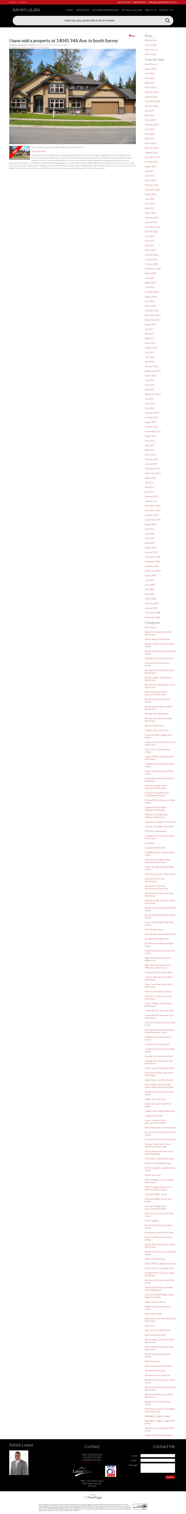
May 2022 (149, 203)
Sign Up (22, 2)
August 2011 (150, 477)
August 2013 (150, 422)
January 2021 (151, 259)
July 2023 (149, 171)
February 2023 (152, 185)
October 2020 (151, 264)
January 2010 (151, 552)
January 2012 (151, 464)
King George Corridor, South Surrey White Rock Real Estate (159, 1085)
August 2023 (150, 166)
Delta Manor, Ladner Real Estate (160, 874)
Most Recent (151, 64)
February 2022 (152, 217)
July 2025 (149, 110)
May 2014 (149, 408)
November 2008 (152, 617)
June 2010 (150, 533)
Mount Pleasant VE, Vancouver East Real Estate (159, 1152)
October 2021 (151, 231)
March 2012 (150, 454)
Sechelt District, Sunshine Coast (159, 1268)
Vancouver (150, 1325)
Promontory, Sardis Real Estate (159, 1232)
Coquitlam (149, 843)
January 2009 (151, 608)
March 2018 (150, 305)
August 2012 (150, 436)
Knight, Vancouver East (155, 1099)
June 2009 (150, 584)
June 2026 (150, 73)
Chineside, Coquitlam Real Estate (160, 821)
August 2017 (150, 324)
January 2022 (151, 222)
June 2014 (150, 403)
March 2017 (150, 343)
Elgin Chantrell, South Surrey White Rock (33, 48)
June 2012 (150, 440)
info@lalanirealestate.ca (92, 1462)
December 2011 (152, 468)
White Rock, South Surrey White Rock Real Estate (160, 1410)
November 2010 (152, 510)
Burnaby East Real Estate (156, 713)
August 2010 (150, 524)
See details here (38, 151)
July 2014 (149, 398)
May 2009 (149, 589)
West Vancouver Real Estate (158, 1366)
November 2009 (152, 561)
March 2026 (150, 87)
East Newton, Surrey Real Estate (160, 934)
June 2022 (150, 199)
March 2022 (150, 213)
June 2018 (150, 301)
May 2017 (149, 333)
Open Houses (151, 49)
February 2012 (152, 459)
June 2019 (150, 287)
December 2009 (152, 556)
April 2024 (149, 138)
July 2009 (149, 580)
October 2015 (151, 366)
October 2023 (151, 161)
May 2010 (149, 538)
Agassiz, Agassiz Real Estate (157, 639)
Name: (134, 1455)
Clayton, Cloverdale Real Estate (159, 826)
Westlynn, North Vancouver (157, 1375)
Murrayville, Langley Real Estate (159, 1158)
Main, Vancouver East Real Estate (160, 1127)
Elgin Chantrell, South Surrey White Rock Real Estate (158, 966)
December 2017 (152, 315)
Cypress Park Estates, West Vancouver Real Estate (158, 860)
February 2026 (152, 92)
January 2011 (151, 501)
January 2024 (151, 152)
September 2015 (153, 371)
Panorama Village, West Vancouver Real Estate (156, 1207)
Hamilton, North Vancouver (157, 1044)
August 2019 (150, 282)
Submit (170, 1477)
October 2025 (151, 106)
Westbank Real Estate (155, 1370)
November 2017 (152, 319)
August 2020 (150, 273)
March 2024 (150, 143)
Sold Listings (150, 54)
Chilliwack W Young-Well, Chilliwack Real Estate (156, 815)
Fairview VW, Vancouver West (159, 972)
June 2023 (150, 175)
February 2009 (152, 603)
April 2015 (149, 389)
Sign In (12, 2)
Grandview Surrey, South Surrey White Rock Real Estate (159, 1031)
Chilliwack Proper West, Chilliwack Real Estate (156, 808)
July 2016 (149, 352)
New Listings (151, 44)
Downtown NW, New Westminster (155, 880)
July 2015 (149, 380)
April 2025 (149, 115)
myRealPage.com (93, 1498)
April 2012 (149, 450)
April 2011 (149, 491)
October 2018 (151, 292)
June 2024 (150, 129)
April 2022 (149, 208)
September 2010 (153, 519)
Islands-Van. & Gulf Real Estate (159, 1080)
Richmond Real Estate (155, 1259)
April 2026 (149, 82)
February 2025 (152, 124)
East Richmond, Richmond (157, 938)
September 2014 (153, 394)
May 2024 (149, 133)
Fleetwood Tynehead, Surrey (158, 991)
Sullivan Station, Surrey (155, 1301)
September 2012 (153, 431)
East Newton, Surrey (154, 929)
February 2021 (152, 254)
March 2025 (150, 120)
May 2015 (149, 384)
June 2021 (150, 236)
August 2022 (150, 194)
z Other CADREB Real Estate (158, 1435)
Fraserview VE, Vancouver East (159, 1010)
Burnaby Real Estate (154, 725)
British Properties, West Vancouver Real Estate (156, 693)
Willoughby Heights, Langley (157, 1416)
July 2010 (149, 529)
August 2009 (150, 575)
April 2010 (149, 543)
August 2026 (150, 68)
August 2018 (150, 296)
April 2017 (149, 338)
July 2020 (149, 278)
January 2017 (151, 347)
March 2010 (150, 547)
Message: (133, 1465)
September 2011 (153, 473)
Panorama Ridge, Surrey (156, 1194)
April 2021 (149, 245)
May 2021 (149, 240)
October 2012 (151, 426)
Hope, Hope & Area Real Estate (159, 1068)
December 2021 (152, 226)
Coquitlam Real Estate (155, 847)
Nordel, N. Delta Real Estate (158, 1163)
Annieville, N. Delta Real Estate (159, 658)
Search (167, 20)
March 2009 (150, 598)
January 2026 (151, 96)
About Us (150, 10)
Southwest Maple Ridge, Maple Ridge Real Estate (159, 1295)
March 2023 (150, 180)
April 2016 (149, 361)
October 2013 (151, 417)
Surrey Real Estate (153, 1313)
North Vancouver (153, 1175)
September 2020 (153, 268)
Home (69, 10)
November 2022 (152, 189)
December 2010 (152, 505)
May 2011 (149, 487)
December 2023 (152, 157)
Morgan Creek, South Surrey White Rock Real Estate (158, 1145)
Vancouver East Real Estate (157, 1330)
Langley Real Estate (154, 1115)
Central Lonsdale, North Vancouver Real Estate (156, 786)
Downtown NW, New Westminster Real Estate (156, 887)
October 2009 (151, 566)
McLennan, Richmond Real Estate (160, 1139)
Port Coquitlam (152, 1220)
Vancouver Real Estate (155, 1335)
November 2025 (152, 101)
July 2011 (149, 482)
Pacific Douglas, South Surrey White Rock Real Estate (158, 1188)
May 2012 (149, 445)
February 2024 (152, 147)
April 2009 (149, 594)
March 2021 (150, 250)
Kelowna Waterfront (105, 10)
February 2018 (152, 310)
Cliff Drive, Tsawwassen (156, 831)
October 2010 (151, 515)
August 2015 (150, 375)
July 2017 (149, 329)
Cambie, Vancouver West (156, 730)
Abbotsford (150, 627)
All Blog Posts (151, 40)
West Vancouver (152, 1361)
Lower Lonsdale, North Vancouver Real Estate (155, 1121)
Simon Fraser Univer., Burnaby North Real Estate (159, 1288)
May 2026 (149, 78)
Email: (134, 1460)
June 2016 (150, 357)
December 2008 (152, 612)
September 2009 (153, 570)
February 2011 (152, 496)
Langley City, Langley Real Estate (160, 1111)
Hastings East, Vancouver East (159, 1056)
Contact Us (166, 10)
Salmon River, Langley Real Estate (160, 1263)
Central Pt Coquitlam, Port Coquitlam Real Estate (157, 794)
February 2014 (152, 412)
